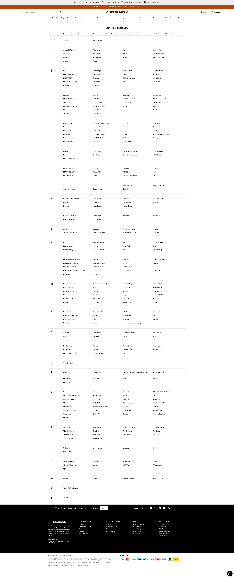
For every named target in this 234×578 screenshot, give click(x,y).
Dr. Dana (126, 134)
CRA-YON (96, 110)
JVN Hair (156, 233)
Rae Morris (97, 373)
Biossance (96, 78)
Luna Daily (67, 274)
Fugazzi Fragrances (130, 176)
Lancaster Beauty (99, 263)
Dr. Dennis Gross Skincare (162, 134)
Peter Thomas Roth (70, 353)
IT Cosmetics (97, 219)
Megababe (126, 295)
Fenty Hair (96, 172)
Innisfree (126, 216)
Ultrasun (126, 448)
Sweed (65, 418)
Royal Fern (67, 382)
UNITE (155, 448)
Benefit (125, 74)
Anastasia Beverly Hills (161, 54)
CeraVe (95, 95)
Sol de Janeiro (128, 403)
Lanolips (155, 263)
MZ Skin (155, 302)
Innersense (97, 216)
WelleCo (96, 478)
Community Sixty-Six (70, 106)
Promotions (162, 526)
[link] (216, 12)
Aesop (125, 50)
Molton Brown (68, 298)
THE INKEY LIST (159, 427)
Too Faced (127, 435)
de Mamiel (156, 123)
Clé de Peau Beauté (159, 99)
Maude (125, 291)
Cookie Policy (136, 529)
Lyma (95, 274)
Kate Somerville (98, 242)
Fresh (95, 176)
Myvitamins (127, 302)
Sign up (104, 508)
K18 (64, 242)
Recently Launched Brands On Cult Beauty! (135, 374)
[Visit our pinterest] (168, 508)
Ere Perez (96, 155)
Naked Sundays (98, 312)
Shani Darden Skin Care (71, 395)
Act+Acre (96, 50)
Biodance (156, 74)
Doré (124, 130)
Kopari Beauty (68, 250)
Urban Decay (67, 452)
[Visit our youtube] (164, 508)
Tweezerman (97, 438)
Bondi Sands (157, 78)
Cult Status (162, 524)
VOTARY (126, 465)
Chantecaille (157, 95)
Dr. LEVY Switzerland (100, 138)
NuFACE (156, 319)
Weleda (65, 478)
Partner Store (163, 535)
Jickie (65, 229)
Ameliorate (97, 54)
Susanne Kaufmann (159, 414)
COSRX (66, 110)
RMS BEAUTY (98, 378)
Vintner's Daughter (69, 465)
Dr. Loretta (126, 138)
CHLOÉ (95, 99)
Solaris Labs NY (158, 403)
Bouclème (96, 82)
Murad (65, 302)
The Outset (156, 431)
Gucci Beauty (98, 189)
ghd (64, 185)
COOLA (125, 106)
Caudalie (66, 95)
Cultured (66, 113)
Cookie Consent (53, 539)
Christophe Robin (129, 99)
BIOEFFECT (67, 78)
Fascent (155, 168)
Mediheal (66, 295)
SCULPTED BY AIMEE (161, 392)
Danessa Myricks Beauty (101, 123)
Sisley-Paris (97, 399)
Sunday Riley (157, 410)
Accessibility (136, 533)
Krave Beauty (157, 250)
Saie (94, 392)
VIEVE (155, 461)
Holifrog (155, 202)
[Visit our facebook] (151, 508)
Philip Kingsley (98, 353)
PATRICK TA (67, 350)
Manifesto (96, 287)
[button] (230, 574)
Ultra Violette (97, 448)
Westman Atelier (128, 478)
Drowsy (155, 138)
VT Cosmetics (157, 465)
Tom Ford (96, 435)
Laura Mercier (98, 267)
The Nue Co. (97, 431)
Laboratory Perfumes (70, 263)
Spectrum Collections (100, 407)
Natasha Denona (158, 312)
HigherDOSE (97, 202)
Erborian (66, 155)
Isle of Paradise (68, 219)
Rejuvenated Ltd (158, 373)
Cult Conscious (110, 531)
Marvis (95, 291)
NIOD (95, 319)
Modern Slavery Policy (139, 531)
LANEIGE (126, 263)
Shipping (81, 529)
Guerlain (126, 189)
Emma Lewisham (158, 151)
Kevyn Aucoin (68, 246)
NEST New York (69, 319)
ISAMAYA (156, 216)
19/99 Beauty (98, 40)
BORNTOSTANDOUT (71, 82)
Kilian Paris (126, 246)
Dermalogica (157, 127)
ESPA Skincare (158, 155)
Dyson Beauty (128, 141)
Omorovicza (157, 333)
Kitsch (155, 246)
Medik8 (95, 295)
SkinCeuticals (157, 399)
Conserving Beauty (99, 106)
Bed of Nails (97, 74)
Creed (125, 110)
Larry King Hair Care (70, 267)
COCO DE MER (98, 102)
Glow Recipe (127, 185)
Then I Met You (68, 435)
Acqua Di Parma (69, 50)
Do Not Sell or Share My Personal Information (58, 542)
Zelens (65, 498)
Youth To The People (70, 488)
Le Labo (155, 267)
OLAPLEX (96, 333)
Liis (94, 270)
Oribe (65, 336)
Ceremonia (126, 95)
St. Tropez (126, 407)
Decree (65, 127)
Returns (81, 531)
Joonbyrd (156, 229)
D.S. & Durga (67, 123)
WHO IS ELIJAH (158, 478)
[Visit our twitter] (155, 508)
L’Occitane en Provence (71, 259)
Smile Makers (97, 403)
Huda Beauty (97, 206)
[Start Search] (61, 12)
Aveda (65, 61)
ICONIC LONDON (69, 216)
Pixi (124, 353)
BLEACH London (129, 78)
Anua (65, 57)
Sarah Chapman (128, 392)
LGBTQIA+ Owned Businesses (74, 270)
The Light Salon (68, 431)
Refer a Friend (163, 533)
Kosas (125, 250)
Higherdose (127, 202)
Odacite (66, 333)
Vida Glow (126, 461)
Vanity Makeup (68, 461)
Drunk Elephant (68, 141)
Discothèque (97, 130)
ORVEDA (96, 336)
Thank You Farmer (129, 427)
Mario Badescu (68, 291)
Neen (154, 315)
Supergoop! (67, 414)
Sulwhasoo (157, 407)
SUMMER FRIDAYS (70, 410)
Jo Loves (96, 229)
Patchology (157, 346)
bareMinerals (127, 71)
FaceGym (96, 168)
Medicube (156, 291)
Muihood (156, 298)
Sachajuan (67, 392)
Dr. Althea (66, 134)
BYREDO (96, 85)
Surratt (125, 414)
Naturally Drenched (70, 315)
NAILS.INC (67, 312)
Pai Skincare (67, 346)
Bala (64, 71)
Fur (154, 176)
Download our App (111, 526)
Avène (95, 61)
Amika (125, 54)
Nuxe (95, 323)
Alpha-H (66, 54)
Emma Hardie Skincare (131, 151)
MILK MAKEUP (158, 295)
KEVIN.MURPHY (158, 242)
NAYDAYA (96, 315)
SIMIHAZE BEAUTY (70, 399)
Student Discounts (164, 531)
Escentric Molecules (130, 155)
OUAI (155, 336)
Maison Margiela (128, 284)
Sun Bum (96, 410)
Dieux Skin (67, 130)
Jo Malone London (129, 229)
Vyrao (65, 469)
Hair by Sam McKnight (71, 199)
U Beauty (66, 448)
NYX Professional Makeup (132, 323)
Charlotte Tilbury (69, 99)
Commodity (157, 102)
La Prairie (126, 259)
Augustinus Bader (159, 57)
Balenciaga (97, 71)
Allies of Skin (157, 50)
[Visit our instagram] (160, 508)
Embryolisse (97, 151)
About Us (108, 524)
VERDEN (96, 461)
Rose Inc (156, 378)
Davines (126, 123)
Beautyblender (68, 74)
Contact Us (82, 524)
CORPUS (156, 106)
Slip (64, 403)
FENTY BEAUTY (69, 172)
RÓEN (125, 378)
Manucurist (127, 287)
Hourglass (66, 206)
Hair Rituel (126, 199)
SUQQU (96, 414)
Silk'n (154, 395)
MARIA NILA (157, 287)
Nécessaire (127, 315)
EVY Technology (69, 159)
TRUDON (156, 435)
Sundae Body (127, 410)
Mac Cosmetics (68, 284)
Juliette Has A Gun (129, 233)
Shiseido (126, 395)
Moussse (126, 298)
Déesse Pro (97, 127)
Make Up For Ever (159, 284)
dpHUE (155, 130)
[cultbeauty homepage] (117, 12)
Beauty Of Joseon (159, 71)
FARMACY (126, 168)
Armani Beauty (98, 57)
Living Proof (127, 270)
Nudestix (126, 319)
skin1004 (126, 399)
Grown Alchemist (69, 189)
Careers (108, 529)
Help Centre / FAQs (85, 526)
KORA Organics (98, 250)
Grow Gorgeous (158, 185)
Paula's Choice (128, 350)
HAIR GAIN (97, 199)
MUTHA (96, 302)
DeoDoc (126, 127)
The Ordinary (127, 431)
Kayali (125, 242)
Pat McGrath (127, 346)
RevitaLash (67, 378)
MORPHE (96, 298)
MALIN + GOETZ (69, 287)
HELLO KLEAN (158, 199)
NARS (125, 312)
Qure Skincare (68, 363)
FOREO (125, 172)
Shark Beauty (98, 395)
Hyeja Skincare (128, 206)
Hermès (66, 202)
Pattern (95, 350)
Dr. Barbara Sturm (99, 134)
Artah (125, 57)
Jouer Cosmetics (99, 233)
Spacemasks (67, 407)
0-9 (53, 34)
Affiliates (161, 529)
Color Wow (127, 102)
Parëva (95, 346)
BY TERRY (156, 82)
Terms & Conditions (138, 524)
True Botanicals (68, 438)
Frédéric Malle (68, 176)
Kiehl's (95, 246)
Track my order (84, 533)
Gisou (95, 185)
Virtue (95, 465)
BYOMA (66, 85)
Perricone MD (157, 350)
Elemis (65, 151)
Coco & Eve (67, 102)
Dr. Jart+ (66, 138)
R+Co (65, 373)
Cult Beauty (157, 110)
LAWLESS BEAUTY (130, 267)
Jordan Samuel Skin (70, 233)
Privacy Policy (136, 526)
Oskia (125, 336)
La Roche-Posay (159, 259)
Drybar (95, 141)
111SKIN (66, 40)
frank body (156, 172)
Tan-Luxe (66, 427)
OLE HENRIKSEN (129, 333)
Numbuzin (66, 323)
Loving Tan (156, 270)
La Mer (95, 259)
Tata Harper (97, 427)
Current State (97, 113)
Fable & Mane (68, 168)
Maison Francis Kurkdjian (101, 284)
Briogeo (125, 82)
